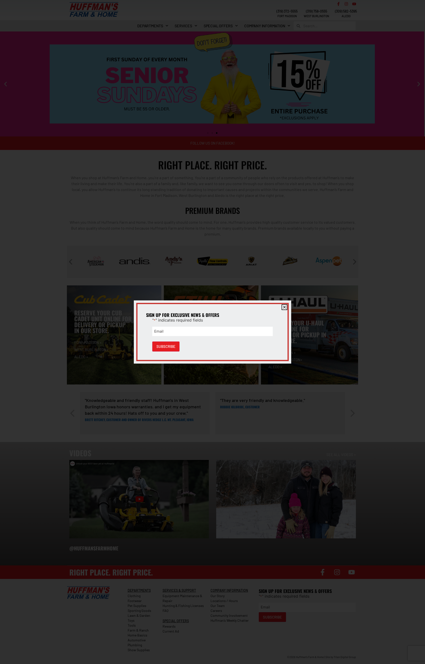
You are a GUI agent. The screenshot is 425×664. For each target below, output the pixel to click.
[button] (284, 307)
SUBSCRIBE (165, 346)
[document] (212, 332)
